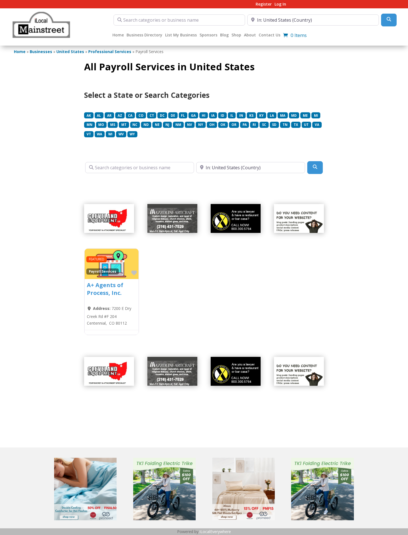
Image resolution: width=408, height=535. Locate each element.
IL (231, 115)
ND (146, 124)
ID (222, 115)
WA (99, 134)
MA (282, 115)
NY (200, 124)
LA (272, 115)
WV (121, 134)
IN (241, 115)
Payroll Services (102, 271)
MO (101, 124)
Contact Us (269, 35)
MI (316, 115)
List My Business (181, 35)
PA (245, 124)
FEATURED (96, 259)
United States (70, 51)
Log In (280, 4)
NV (189, 124)
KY (261, 115)
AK (89, 115)
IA (213, 115)
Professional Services (109, 51)
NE (157, 124)
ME (305, 115)
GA (193, 115)
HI (203, 115)
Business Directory (144, 35)
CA (130, 115)
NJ (167, 124)
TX (296, 124)
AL (99, 115)
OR (233, 124)
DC (162, 115)
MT (124, 124)
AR (109, 115)
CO (140, 115)
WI (110, 134)
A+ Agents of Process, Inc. (105, 289)
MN (89, 124)
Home (118, 35)
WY (132, 134)
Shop (236, 35)
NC (134, 124)
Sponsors (208, 35)
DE (173, 115)
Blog (224, 35)
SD (274, 124)
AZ (120, 115)
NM (178, 124)
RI (254, 124)
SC (264, 124)
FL (183, 115)
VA (317, 124)
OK (222, 124)
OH (212, 124)
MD (294, 115)
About (250, 35)
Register (264, 4)
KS (251, 115)
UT (306, 124)
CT (152, 115)
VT (89, 134)
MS (112, 124)
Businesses (41, 51)
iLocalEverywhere (215, 531)
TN (285, 124)
